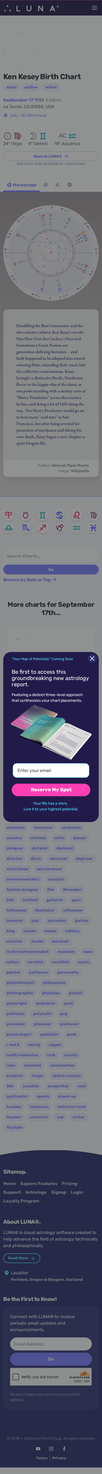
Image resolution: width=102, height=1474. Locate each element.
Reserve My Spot (51, 790)
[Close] (92, 658)
